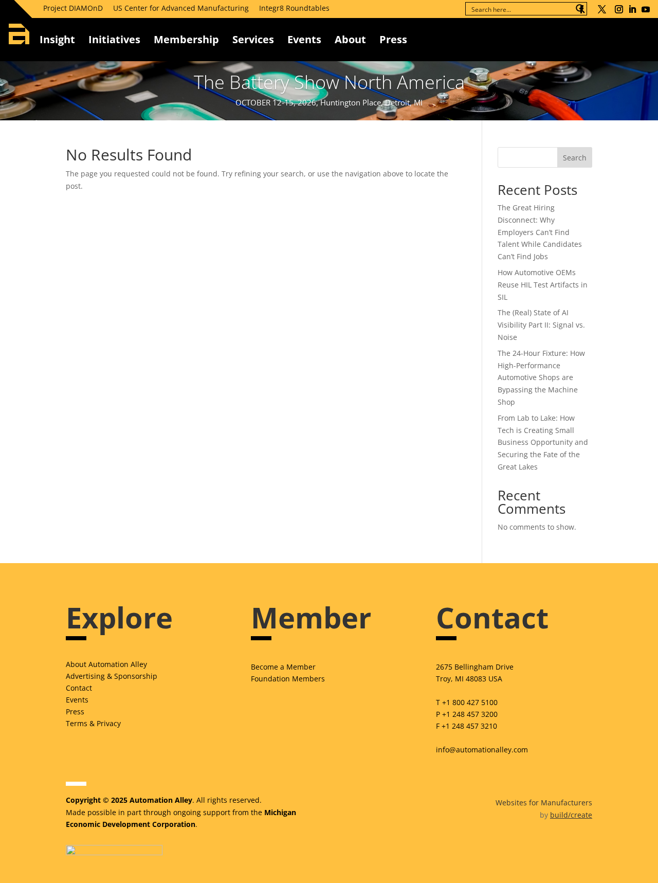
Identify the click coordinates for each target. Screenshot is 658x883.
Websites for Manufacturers (544, 802)
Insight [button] (57, 39)
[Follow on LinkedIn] (632, 9)
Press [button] (393, 39)
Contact (79, 688)
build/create (571, 815)
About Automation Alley (106, 664)
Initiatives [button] (114, 39)
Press (75, 711)
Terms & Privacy (93, 723)
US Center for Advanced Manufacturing (181, 8)
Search (575, 158)
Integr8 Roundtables (294, 8)
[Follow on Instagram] (619, 9)
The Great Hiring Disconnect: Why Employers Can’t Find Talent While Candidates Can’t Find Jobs (540, 232)
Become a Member (283, 667)
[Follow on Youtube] (645, 9)
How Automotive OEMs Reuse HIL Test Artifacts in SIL (543, 284)
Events (304, 39)
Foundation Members (288, 678)
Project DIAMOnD (73, 8)
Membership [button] (186, 39)
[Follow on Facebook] (581, 9)
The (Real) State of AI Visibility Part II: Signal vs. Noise (541, 325)
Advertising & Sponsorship (111, 676)
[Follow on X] (602, 9)
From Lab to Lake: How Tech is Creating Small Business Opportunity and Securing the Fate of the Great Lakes (543, 442)
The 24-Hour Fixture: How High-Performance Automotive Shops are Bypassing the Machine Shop (541, 377)
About (350, 39)
